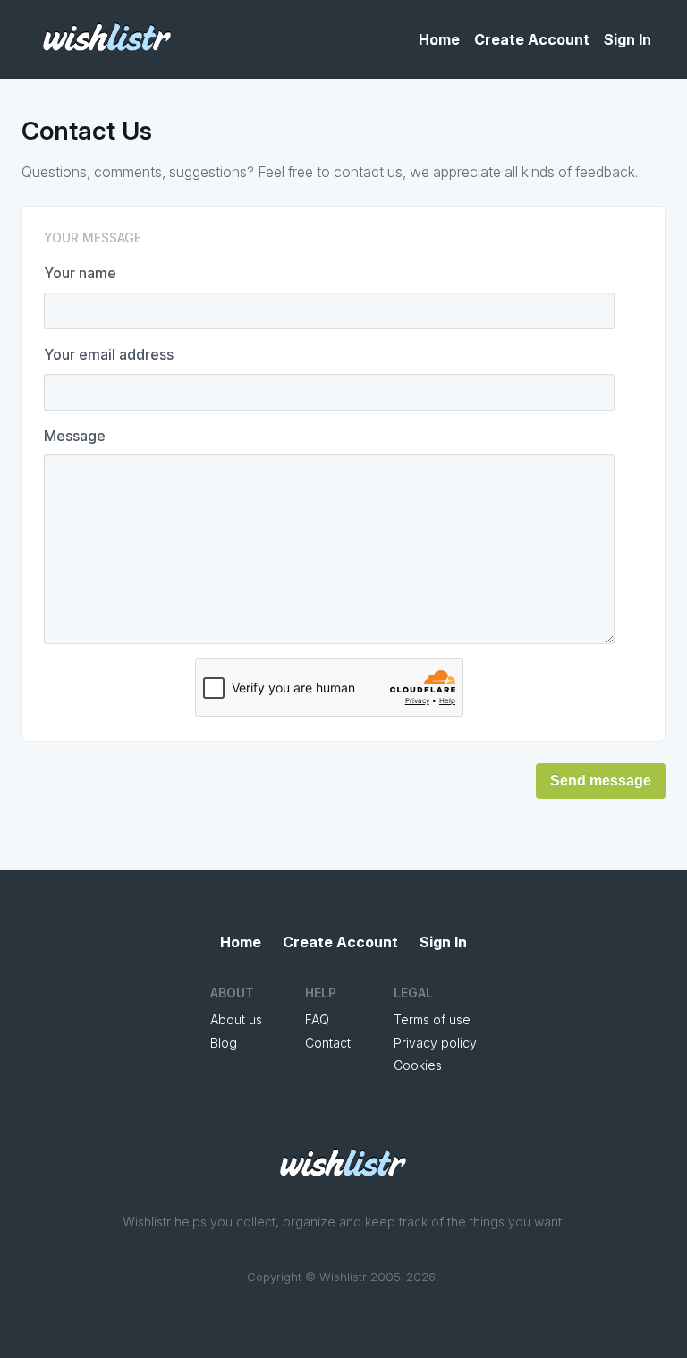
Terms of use (432, 1019)
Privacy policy (435, 1042)
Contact (328, 1042)
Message (75, 436)
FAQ (317, 1019)
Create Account (531, 39)
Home (439, 39)
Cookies (418, 1065)
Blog (223, 1042)
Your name (80, 273)
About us (236, 1019)
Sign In (627, 39)
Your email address (109, 354)
